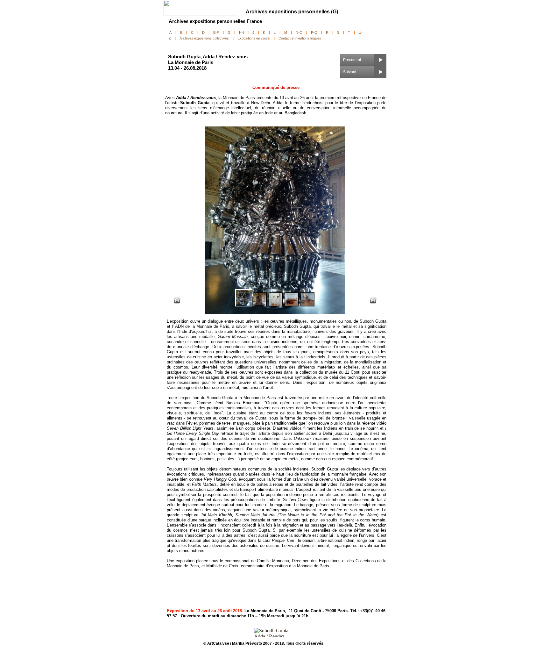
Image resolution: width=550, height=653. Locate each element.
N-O (299, 32)
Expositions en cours (253, 38)
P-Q (314, 32)
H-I (241, 32)
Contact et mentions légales (300, 38)
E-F (216, 32)
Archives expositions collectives (204, 38)
